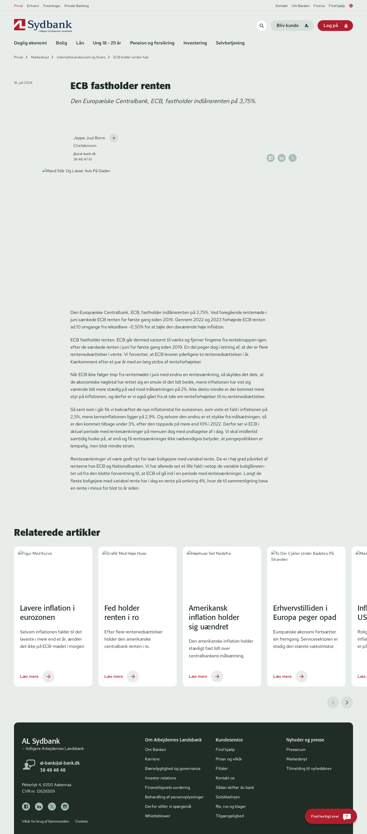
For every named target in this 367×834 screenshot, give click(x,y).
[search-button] (262, 25)
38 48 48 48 (53, 770)
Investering (195, 43)
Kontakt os (225, 778)
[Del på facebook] (271, 158)
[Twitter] (52, 807)
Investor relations (160, 778)
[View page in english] (351, 6)
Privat (18, 5)
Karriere (152, 759)
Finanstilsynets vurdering (167, 787)
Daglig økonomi (30, 43)
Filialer (222, 768)
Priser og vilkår (229, 759)
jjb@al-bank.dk (84, 153)
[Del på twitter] (293, 158)
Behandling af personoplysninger (174, 797)
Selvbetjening (230, 43)
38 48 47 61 (82, 159)
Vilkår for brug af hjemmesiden (45, 821)
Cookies (81, 821)
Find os (319, 5)
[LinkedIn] (39, 807)
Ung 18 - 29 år (107, 43)
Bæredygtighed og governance (172, 768)
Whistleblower (157, 816)
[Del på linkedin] (282, 158)
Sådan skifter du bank (235, 787)
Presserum (296, 749)
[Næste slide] (347, 702)
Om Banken (301, 5)
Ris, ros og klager (231, 806)
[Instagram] (65, 807)
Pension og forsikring (152, 43)
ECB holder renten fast (131, 57)
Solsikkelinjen (228, 797)
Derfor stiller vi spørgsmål (168, 806)
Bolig (61, 43)
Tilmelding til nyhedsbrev (309, 768)
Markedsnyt (40, 57)
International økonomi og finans (81, 57)
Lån (80, 43)
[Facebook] (26, 807)
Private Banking (76, 5)
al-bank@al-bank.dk (60, 763)
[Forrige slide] (333, 702)
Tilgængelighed (230, 816)
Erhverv (33, 5)
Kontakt (282, 5)
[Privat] (51, 25)
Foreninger (51, 5)
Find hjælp (337, 5)
